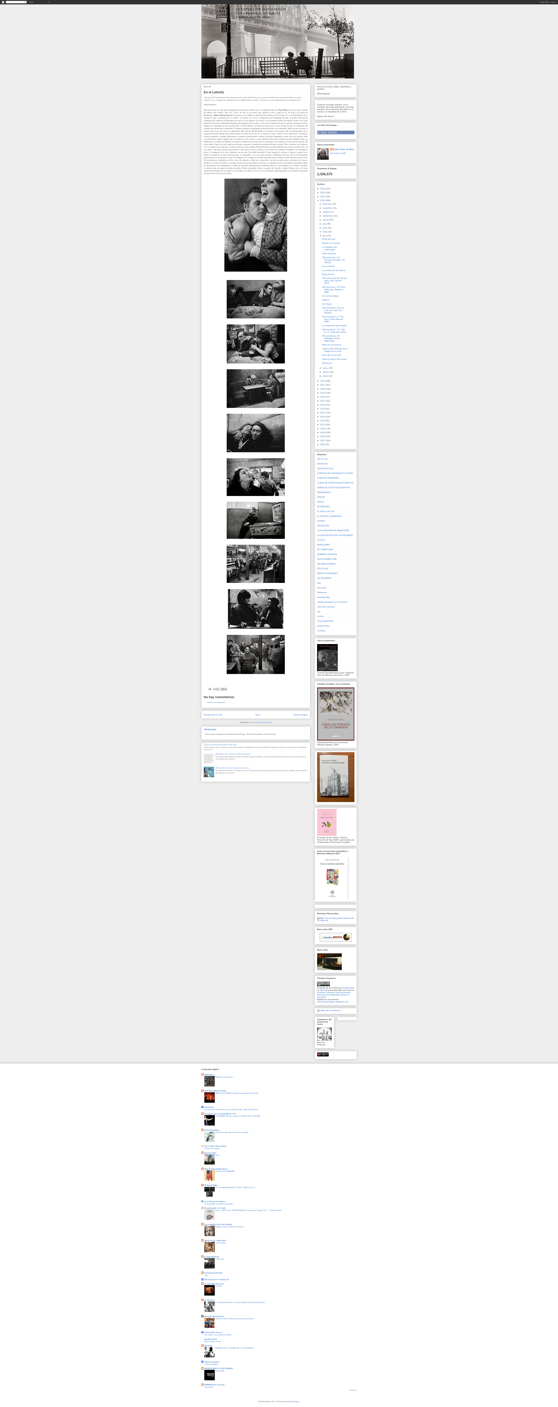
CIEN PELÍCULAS (325, 468)
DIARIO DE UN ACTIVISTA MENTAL (333, 487)
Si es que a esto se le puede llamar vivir (220, 1113)
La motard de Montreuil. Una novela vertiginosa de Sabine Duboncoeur (240, 1302)
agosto (326, 220)
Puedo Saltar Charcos (213, 1332)
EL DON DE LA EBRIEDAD (329, 516)
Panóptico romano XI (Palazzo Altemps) (229, 1226)
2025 (323, 192)
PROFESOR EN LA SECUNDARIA (218, 1368)
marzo (326, 368)
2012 (323, 420)
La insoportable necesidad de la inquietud (218, 1204)
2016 (323, 405)
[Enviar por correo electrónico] (214, 689)
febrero (326, 372)
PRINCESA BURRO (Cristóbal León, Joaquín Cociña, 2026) (236, 1093)
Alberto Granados (211, 1361)
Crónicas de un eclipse (212, 1148)
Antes (206, 1275)
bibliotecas (322, 592)
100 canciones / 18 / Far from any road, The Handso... (333, 310)
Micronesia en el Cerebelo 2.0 (216, 1279)
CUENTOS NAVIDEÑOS (328, 478)
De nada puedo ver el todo (215, 1207)
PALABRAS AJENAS (326, 564)
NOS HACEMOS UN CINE (215, 1090)
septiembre (328, 216)
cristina (320, 616)
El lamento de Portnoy (213, 1272)
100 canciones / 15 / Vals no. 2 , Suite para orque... (335, 330)
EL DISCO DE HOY (326, 511)
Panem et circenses (331, 243)
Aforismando (210, 729)
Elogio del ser (328, 274)
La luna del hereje (211, 1256)
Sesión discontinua (211, 1129)
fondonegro (209, 1074)
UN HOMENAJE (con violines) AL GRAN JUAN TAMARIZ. (238, 1116)
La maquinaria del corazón (334, 325)
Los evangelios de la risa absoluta (218, 1224)
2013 (323, 416)
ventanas (321, 630)
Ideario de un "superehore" (215, 1240)
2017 (323, 401)
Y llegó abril (219, 1259)
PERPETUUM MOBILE (327, 573)
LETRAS (321, 540)
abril (325, 236)
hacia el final (208, 1387)
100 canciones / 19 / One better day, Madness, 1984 (333, 289)
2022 (323, 381)
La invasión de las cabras (333, 270)
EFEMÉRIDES (323, 506)
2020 (323, 389)
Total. (217, 1155)
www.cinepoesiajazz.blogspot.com (332, 1002)
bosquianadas (323, 597)
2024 (323, 196)
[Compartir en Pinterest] (225, 689)
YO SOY (218, 1286)
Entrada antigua (300, 714)
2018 (323, 397)
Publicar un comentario (216, 702)
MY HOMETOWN (325, 549)
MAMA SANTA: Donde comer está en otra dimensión (234, 1318)
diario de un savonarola (214, 1316)
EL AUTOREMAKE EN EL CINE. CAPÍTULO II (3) (235, 1187)
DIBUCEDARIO (324, 492)
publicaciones (323, 626)
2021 (323, 385)
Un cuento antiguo (330, 296)
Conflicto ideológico (211, 1364)
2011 (322, 424)
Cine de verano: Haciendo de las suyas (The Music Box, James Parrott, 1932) (231, 1109)
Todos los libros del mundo (334, 359)
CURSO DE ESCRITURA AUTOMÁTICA (335, 483)
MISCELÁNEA (323, 545)
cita (318, 611)
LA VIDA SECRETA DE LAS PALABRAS (335, 535)
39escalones (209, 1107)
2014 (323, 412)
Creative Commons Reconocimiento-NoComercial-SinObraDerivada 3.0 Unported (334, 994)
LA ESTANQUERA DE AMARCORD (333, 530)
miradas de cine (210, 1339)
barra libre (322, 588)
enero (326, 376)
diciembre (327, 204)
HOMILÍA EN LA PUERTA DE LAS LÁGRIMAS (234, 1348)
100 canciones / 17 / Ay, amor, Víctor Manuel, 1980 (333, 319)
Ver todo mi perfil (338, 153)
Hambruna (327, 363)
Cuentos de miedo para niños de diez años (220, 744)
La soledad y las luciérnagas (329, 248)
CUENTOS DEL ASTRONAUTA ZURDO (335, 473)
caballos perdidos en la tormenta (332, 602)
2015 (323, 408)
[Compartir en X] (220, 689)
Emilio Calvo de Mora (343, 149)
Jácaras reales (210, 1152)
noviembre (328, 208)
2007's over (322, 459)
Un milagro (327, 304)
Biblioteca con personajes (224, 1077)
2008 (323, 436)
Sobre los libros (329, 253)
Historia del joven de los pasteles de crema (232, 767)
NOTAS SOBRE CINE (327, 559)
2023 (323, 200)
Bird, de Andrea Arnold (212, 1341)
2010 (323, 428)
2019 (323, 393)
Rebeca (325, 300)
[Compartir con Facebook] (222, 689)
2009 (323, 432)
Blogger (296, 1401)
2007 (323, 440)
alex (319, 583)
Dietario (320, 502)
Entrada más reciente (213, 714)
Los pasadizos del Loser (214, 1283)
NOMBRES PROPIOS (327, 554)
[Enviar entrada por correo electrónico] (210, 689)
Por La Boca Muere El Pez (215, 1146)
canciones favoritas (326, 607)
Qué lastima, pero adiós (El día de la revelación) (231, 1132)
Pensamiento (219, 1371)
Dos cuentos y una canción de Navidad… (218, 1334)
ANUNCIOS (322, 464)
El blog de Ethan (211, 1185)
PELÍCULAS (322, 568)
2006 (323, 444)
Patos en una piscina (331, 345)
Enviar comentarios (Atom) (261, 722)
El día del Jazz (328, 239)
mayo (325, 231)
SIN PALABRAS (324, 578)
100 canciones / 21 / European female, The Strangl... (333, 259)
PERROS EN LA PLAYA (214, 1384)
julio (325, 224)
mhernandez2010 (325, 621)
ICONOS (321, 521)
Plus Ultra (208, 1345)
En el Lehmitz (328, 266)
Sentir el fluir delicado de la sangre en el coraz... (334, 349)
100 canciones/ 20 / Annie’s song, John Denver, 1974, (334, 280)
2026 (323, 188)
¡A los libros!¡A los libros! (214, 1201)
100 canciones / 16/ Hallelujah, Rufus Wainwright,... (331, 338)
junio (325, 228)
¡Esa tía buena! (220, 1242)
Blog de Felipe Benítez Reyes (216, 1168)
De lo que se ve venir (331, 355)
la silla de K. (209, 1299)
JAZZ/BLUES (323, 525)
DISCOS (321, 497)
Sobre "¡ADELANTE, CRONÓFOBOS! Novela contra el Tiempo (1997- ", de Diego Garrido (248, 1210)
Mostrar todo (353, 1390)
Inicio (258, 714)
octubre (326, 212)
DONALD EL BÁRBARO (225, 1171)
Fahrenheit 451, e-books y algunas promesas (233, 753)
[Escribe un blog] (217, 689)
